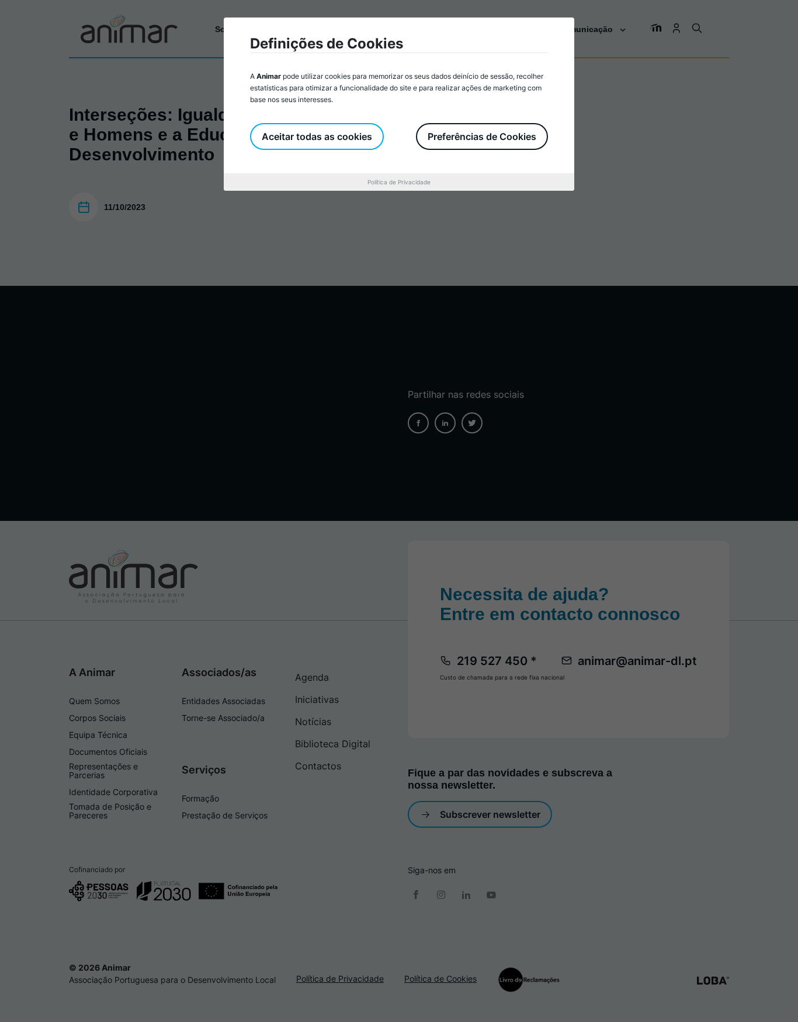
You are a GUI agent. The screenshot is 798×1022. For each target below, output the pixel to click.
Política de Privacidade (399, 182)
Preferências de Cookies (482, 136)
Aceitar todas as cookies (317, 136)
